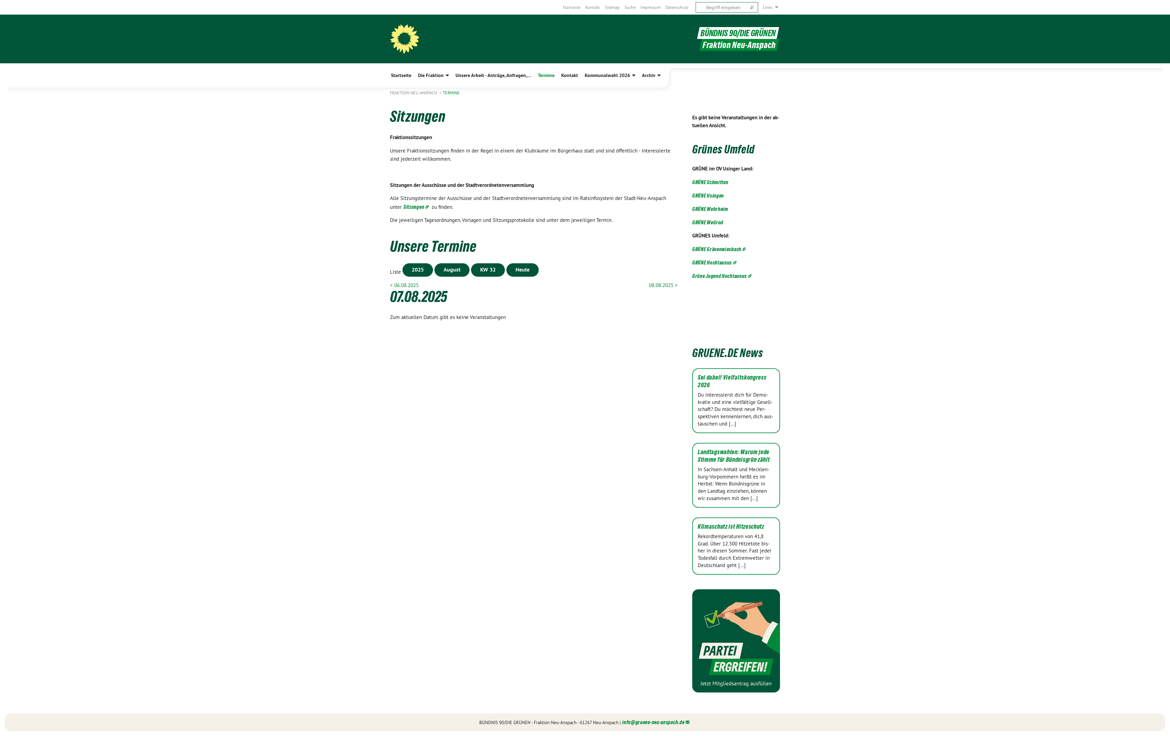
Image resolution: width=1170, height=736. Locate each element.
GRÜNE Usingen (708, 195)
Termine (451, 93)
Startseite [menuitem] (401, 75)
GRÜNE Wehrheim (710, 209)
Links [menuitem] (768, 7)
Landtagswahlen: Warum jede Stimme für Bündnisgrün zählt (734, 455)
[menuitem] (571, 7)
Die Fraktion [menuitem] (431, 75)
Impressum (650, 7)
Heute (523, 269)
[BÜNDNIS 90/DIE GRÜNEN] (404, 39)
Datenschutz (676, 7)
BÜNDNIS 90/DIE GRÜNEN (738, 33)
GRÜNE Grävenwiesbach (716, 249)
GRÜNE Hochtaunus (712, 262)
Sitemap (612, 7)
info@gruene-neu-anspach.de (653, 722)
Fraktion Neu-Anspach (414, 93)
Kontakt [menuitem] (569, 75)
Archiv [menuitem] (648, 75)
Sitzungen (413, 207)
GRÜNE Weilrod (707, 222)
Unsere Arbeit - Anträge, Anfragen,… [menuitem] (493, 75)
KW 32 (488, 269)
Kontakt (592, 7)
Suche (630, 7)
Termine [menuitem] (546, 75)
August (452, 269)
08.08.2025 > (663, 285)
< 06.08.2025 (404, 285)
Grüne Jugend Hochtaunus (719, 276)
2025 (418, 269)
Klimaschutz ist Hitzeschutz (731, 526)
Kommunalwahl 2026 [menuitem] (607, 75)
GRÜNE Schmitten (710, 182)
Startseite (571, 7)
